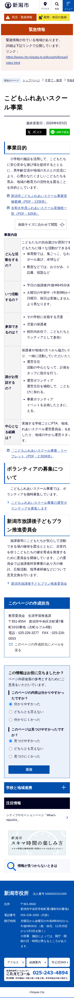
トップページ (31, 80)
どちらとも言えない (29, 711)
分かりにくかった (27, 719)
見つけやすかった (27, 741)
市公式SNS (59, 962)
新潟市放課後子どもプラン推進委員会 (39, 583)
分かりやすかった (27, 704)
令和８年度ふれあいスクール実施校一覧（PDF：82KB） (39, 210)
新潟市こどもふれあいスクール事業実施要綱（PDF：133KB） (39, 198)
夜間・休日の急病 (55, 17)
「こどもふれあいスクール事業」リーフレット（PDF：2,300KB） (39, 453)
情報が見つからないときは (37, 865)
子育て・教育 (53, 80)
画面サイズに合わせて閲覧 (38, 224)
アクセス (13, 962)
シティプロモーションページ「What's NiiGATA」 (31, 817)
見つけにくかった (27, 756)
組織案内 (35, 962)
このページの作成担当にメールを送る (39, 647)
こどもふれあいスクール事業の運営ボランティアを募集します (39, 505)
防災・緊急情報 (22, 17)
